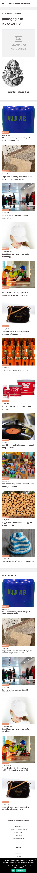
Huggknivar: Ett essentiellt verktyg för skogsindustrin (17, 523)
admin (19, 13)
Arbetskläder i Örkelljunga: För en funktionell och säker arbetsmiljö (15, 294)
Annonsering (18, 854)
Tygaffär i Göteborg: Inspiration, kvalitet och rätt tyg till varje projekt (18, 177)
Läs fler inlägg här (18, 92)
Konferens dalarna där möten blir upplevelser (15, 216)
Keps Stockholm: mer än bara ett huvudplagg (15, 255)
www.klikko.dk (20, 839)
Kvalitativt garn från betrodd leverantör (18, 561)
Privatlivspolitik (21, 870)
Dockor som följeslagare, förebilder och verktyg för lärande (18, 485)
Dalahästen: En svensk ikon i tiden (15, 370)
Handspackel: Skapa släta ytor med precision (16, 407)
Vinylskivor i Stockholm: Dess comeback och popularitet (18, 446)
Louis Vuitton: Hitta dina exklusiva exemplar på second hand (15, 332)
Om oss (18, 857)
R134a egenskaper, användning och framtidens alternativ (16, 139)
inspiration (5, 132)
